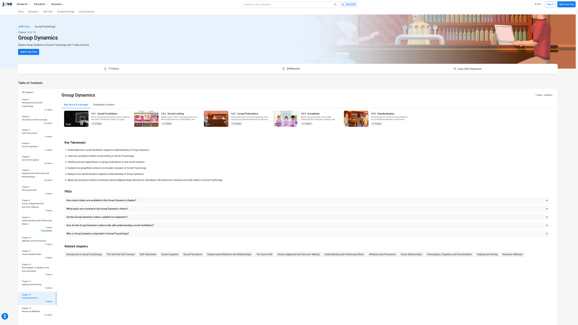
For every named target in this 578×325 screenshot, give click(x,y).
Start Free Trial (566, 4)
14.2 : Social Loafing (172, 113)
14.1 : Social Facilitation (104, 113)
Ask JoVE (350, 4)
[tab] (76, 104)
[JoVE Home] (7, 4)
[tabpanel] (307, 120)
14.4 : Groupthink (310, 113)
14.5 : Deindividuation (382, 113)
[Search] (335, 4)
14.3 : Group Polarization (244, 113)
